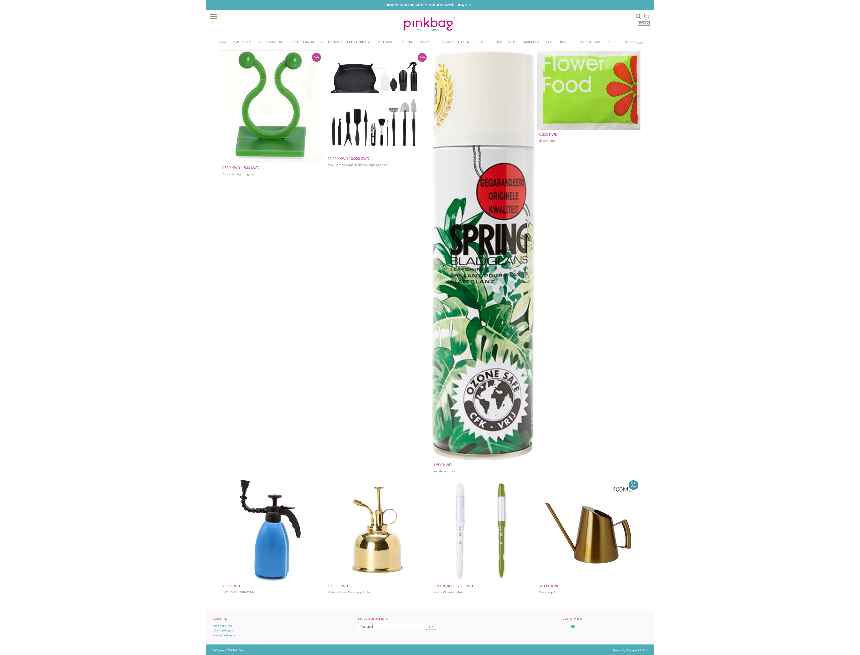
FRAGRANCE (426, 42)
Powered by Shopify (623, 650)
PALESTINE (385, 42)
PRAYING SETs (313, 42)
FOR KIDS (481, 42)
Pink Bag (238, 650)
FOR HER (447, 42)
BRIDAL (498, 42)
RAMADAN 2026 (242, 42)
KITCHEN (613, 42)
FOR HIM (463, 42)
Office (513, 42)
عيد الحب (221, 42)
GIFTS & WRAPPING (270, 42)
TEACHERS (405, 42)
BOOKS (549, 42)
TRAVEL (565, 42)
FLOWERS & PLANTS (588, 42)
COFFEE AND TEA (358, 42)
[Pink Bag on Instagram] (573, 628)
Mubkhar (335, 42)
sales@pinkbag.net (224, 635)
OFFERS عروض (634, 42)
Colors (643, 650)
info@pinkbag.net (223, 630)
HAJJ (294, 42)
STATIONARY (531, 42)
